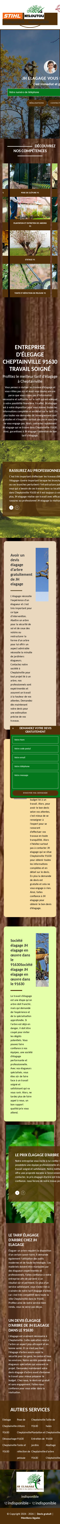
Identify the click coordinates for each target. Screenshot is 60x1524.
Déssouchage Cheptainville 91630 (9, 1445)
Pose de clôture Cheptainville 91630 (24, 1429)
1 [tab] (11, 507)
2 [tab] (17, 507)
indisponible (14, 22)
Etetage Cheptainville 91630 (9, 1426)
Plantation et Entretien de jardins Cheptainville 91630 (38, 1445)
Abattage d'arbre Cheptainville (53, 1451)
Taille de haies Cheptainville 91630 (53, 1429)
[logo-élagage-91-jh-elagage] (30, 1481)
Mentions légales (30, 1518)
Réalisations (37, 103)
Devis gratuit (44, 1514)
